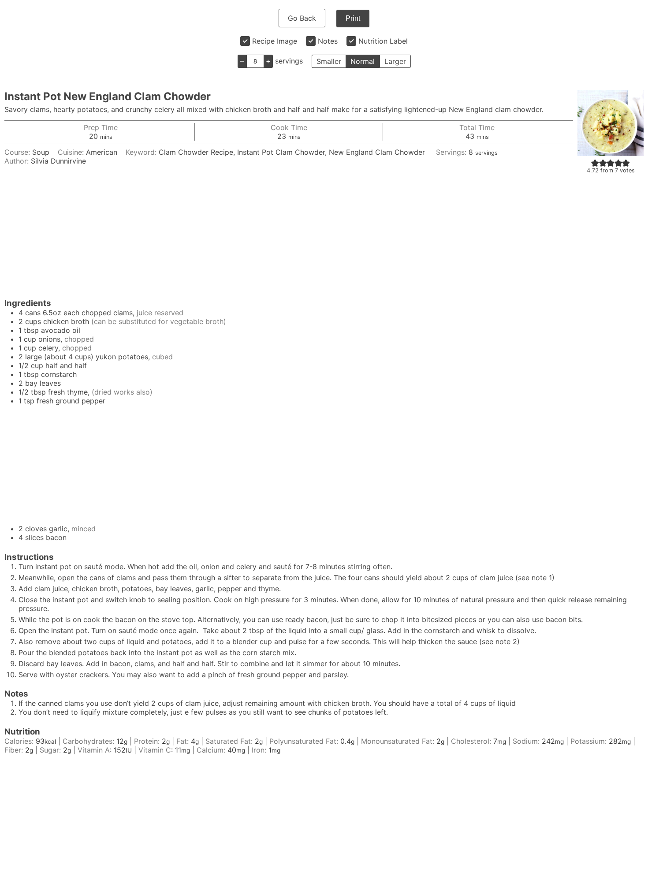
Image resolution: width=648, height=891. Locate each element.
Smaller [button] (329, 61)
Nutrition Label (383, 41)
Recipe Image (274, 41)
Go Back (302, 18)
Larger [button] (395, 61)
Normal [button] (362, 61)
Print (353, 18)
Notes (328, 41)
